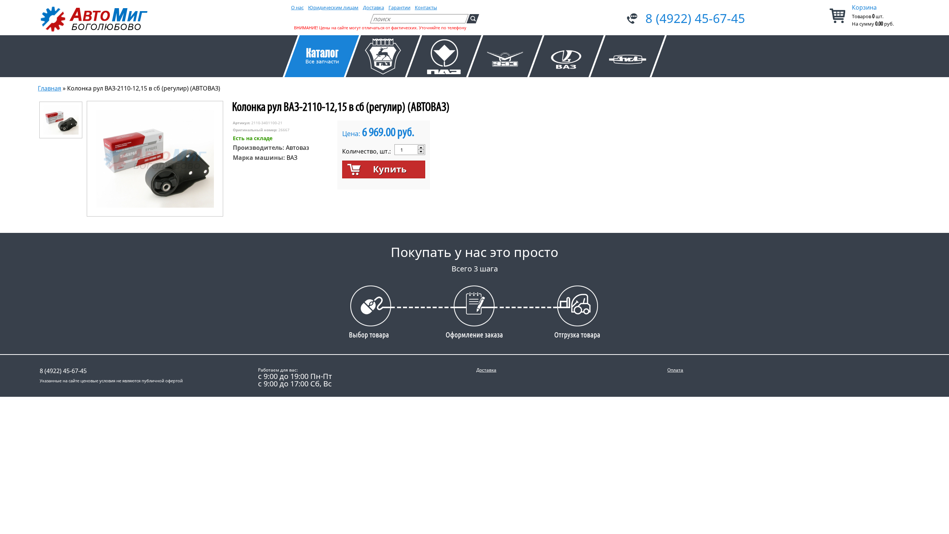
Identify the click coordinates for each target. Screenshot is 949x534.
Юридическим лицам (333, 7)
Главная (49, 88)
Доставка (373, 7)
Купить (390, 169)
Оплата (675, 370)
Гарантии (399, 7)
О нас (297, 7)
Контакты (426, 7)
